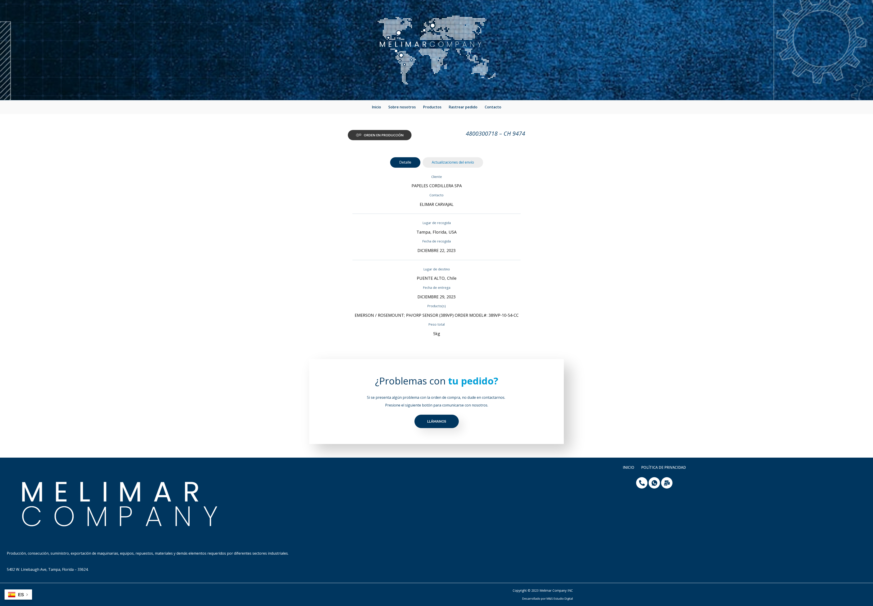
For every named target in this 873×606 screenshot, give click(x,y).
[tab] (405, 162)
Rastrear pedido (463, 107)
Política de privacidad (663, 467)
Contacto (493, 107)
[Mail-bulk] (666, 483)
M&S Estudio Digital (560, 598)
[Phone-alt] (641, 483)
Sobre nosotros (402, 107)
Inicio (376, 107)
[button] (379, 135)
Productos (432, 107)
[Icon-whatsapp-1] (654, 483)
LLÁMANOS (436, 421)
